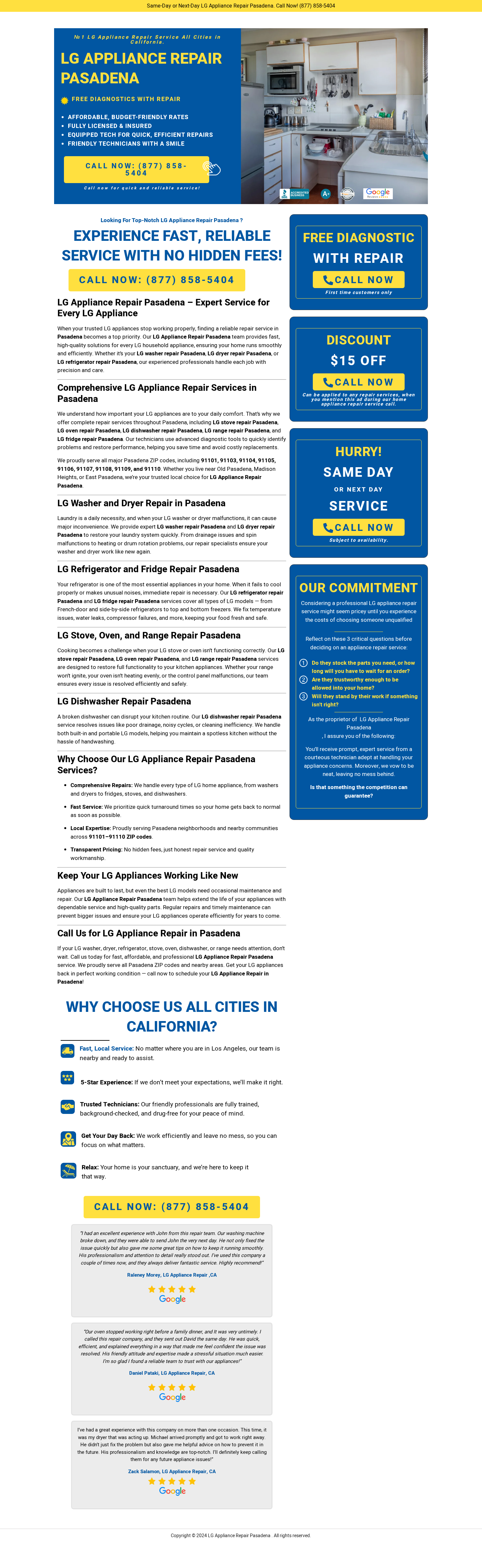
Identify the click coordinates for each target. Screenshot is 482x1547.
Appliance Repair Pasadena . (244, 1535)
